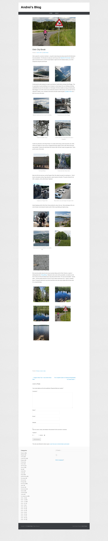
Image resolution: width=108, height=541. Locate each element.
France (22, 463)
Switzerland (23, 489)
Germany (23, 465)
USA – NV (23, 508)
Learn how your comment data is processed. (59, 444)
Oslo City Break (39, 49)
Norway (37, 370)
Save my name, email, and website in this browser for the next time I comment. (49, 429)
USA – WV (23, 517)
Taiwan (22, 490)
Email (34, 416)
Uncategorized (24, 496)
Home (50, 13)
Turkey (22, 494)
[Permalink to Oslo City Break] (54, 31)
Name (34, 410)
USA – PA (23, 512)
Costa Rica (23, 458)
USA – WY (23, 519)
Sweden (23, 487)
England (23, 460)
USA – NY (23, 510)
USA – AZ (23, 498)
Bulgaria (23, 454)
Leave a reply (43, 370)
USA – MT (23, 507)
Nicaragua (23, 478)
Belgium (23, 453)
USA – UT (23, 515)
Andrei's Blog (31, 7)
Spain (22, 485)
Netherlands (23, 476)
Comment (34, 391)
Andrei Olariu (45, 52)
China (22, 456)
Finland (22, 462)
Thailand (23, 492)
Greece (22, 467)
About (57, 13)
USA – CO (23, 501)
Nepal (22, 474)
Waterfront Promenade (65, 57)
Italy (22, 469)
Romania (23, 483)
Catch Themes (84, 526)
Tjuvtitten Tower (68, 91)
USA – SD (23, 514)
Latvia (22, 472)
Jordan (22, 471)
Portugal (23, 481)
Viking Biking (44, 274)
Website (34, 422)
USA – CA (23, 499)
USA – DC (23, 503)
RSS (56, 455)
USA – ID (23, 505)
